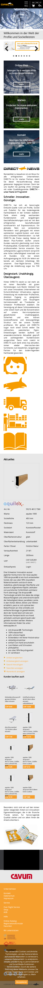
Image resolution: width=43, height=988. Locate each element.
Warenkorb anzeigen (15, 671)
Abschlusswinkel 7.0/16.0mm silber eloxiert (11, 729)
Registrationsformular (13, 923)
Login (28, 566)
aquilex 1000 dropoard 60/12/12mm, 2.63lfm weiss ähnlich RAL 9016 (12, 791)
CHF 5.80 (26, 797)
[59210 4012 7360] (21, 499)
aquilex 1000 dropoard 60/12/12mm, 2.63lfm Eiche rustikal (30, 760)
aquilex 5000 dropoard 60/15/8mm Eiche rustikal (30, 789)
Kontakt (7, 893)
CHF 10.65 (27, 707)
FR (37, 2)
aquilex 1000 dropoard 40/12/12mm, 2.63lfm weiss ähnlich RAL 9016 (12, 761)
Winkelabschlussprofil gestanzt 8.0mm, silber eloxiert (12, 699)
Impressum (8, 898)
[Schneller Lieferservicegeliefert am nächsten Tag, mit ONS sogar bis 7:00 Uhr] (15, 403)
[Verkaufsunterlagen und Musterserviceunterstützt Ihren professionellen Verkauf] (15, 441)
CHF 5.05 (8, 767)
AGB (5, 912)
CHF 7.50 (8, 737)
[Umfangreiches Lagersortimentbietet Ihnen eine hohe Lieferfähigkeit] (15, 422)
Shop (6, 909)
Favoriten (8, 926)
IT (40, 2)
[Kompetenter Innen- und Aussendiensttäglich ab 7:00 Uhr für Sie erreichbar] (15, 365)
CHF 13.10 (27, 737)
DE (33, 2)
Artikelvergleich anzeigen (17, 661)
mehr (21, 84)
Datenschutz (9, 896)
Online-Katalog (10, 921)
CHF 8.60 (8, 707)
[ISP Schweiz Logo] (10, 938)
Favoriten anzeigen (14, 668)
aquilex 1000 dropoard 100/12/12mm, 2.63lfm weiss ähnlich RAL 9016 (30, 731)
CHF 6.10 (26, 767)
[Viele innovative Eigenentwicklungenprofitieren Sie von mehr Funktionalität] (15, 384)
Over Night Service (12, 907)
